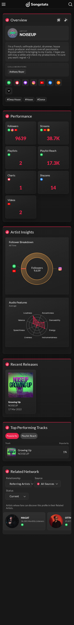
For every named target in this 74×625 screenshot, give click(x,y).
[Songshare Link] (66, 20)
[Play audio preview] (11, 452)
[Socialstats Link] (59, 20)
